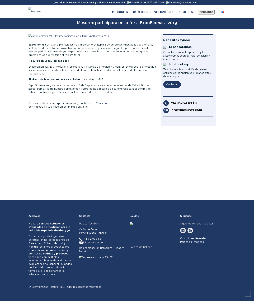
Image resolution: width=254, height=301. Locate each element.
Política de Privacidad (192, 241)
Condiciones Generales (193, 238)
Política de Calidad (141, 247)
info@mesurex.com (94, 242)
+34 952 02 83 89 (92, 238)
